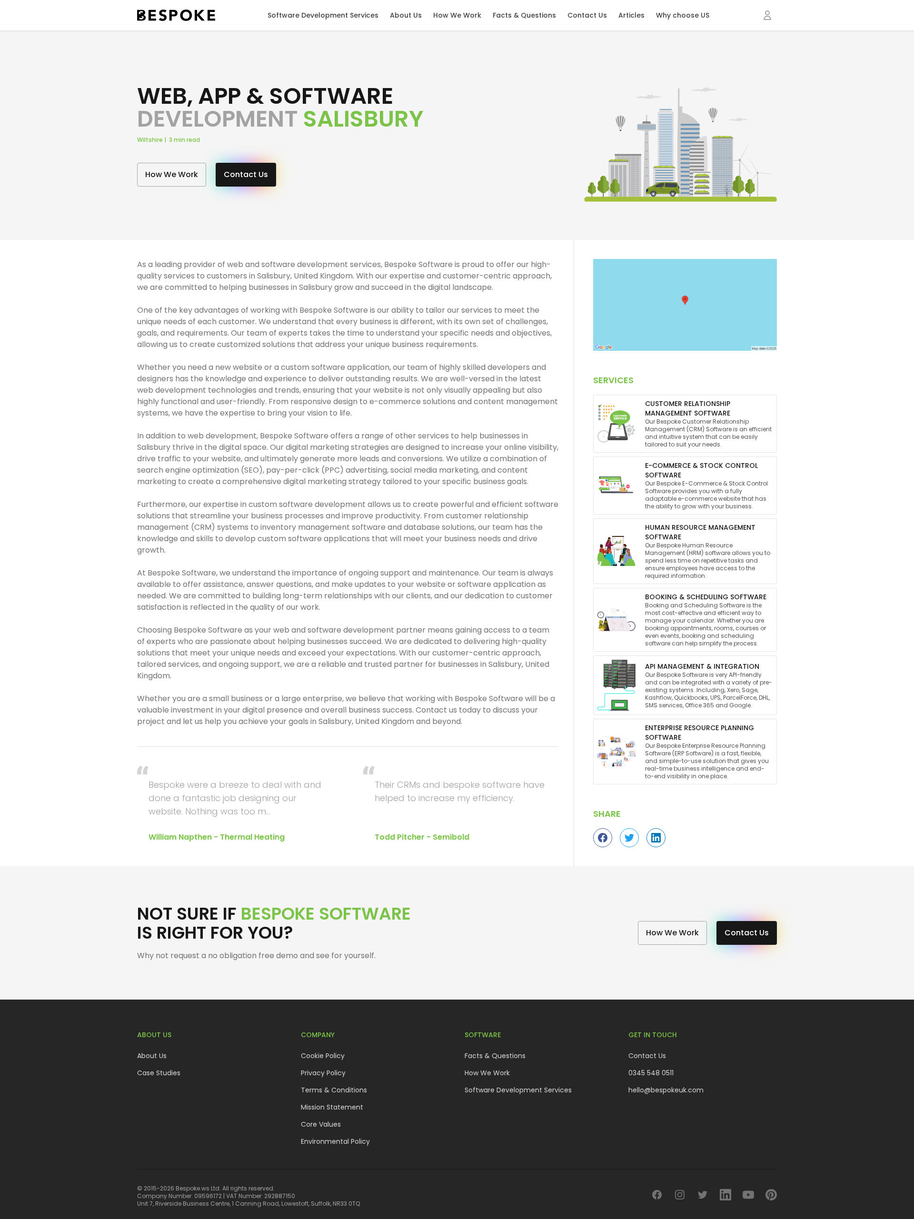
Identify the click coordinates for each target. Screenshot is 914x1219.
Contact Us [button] (246, 174)
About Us (406, 15)
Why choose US (682, 15)
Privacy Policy (323, 1073)
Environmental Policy (335, 1141)
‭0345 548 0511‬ (651, 1073)
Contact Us (587, 15)
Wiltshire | (153, 140)
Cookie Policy (323, 1055)
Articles (631, 15)
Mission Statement (332, 1107)
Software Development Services (323, 15)
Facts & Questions (524, 15)
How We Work (457, 15)
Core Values (321, 1124)
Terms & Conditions (334, 1090)
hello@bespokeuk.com (666, 1090)
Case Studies (158, 1073)
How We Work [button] (171, 174)
